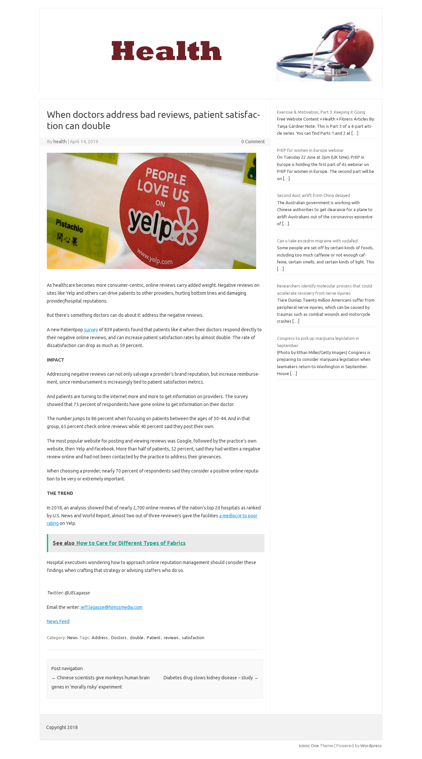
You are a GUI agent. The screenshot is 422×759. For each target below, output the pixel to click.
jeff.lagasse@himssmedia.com (111, 607)
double (136, 637)
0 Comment (253, 141)
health (60, 141)
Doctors (119, 637)
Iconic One (309, 745)
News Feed (58, 621)
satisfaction (193, 637)
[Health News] (211, 79)
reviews (171, 637)
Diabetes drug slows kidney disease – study (211, 677)
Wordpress (371, 745)
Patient (154, 637)
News (72, 637)
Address (100, 637)
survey (91, 329)
